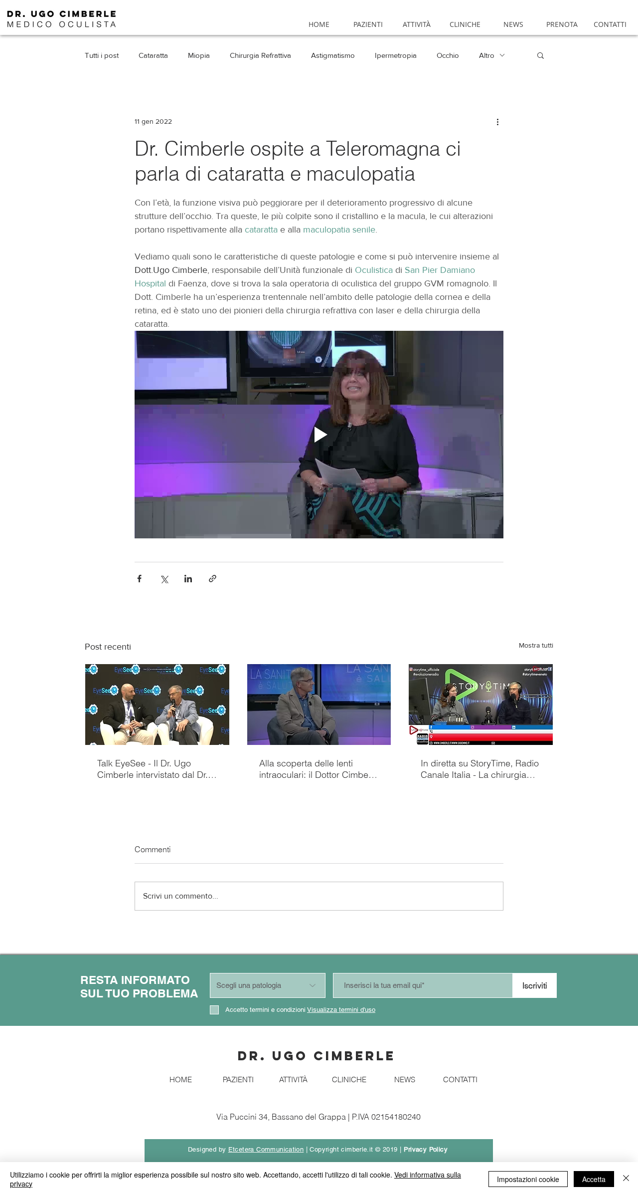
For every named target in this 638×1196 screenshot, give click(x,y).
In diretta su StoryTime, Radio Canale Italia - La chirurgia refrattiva (480, 768)
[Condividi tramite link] (212, 578)
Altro (486, 55)
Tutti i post (102, 55)
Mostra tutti (536, 645)
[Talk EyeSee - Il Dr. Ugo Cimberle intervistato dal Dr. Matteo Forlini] (157, 704)
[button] (540, 55)
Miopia (199, 55)
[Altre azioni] (497, 121)
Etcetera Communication (266, 1149)
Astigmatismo (333, 55)
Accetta (594, 1179)
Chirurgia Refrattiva (260, 55)
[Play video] (319, 434)
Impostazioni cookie (528, 1179)
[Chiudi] (626, 1179)
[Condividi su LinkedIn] (188, 578)
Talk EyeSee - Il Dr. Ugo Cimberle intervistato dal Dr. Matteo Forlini (152, 768)
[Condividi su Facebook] (139, 578)
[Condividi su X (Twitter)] (163, 578)
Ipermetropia (396, 55)
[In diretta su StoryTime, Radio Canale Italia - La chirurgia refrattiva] (481, 704)
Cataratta (153, 55)
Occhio (448, 55)
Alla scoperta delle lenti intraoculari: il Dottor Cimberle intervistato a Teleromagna (318, 768)
